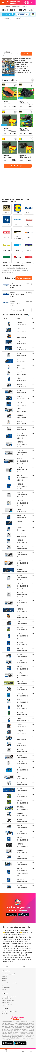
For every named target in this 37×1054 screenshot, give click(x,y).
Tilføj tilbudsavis (6, 987)
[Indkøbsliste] (28, 2)
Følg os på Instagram (8, 1000)
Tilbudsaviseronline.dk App (9, 983)
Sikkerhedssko (16, 6)
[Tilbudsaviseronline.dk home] (13, 2)
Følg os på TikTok (7, 1005)
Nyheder (4, 989)
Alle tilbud (7, 6)
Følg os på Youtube (7, 1002)
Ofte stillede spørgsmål (8, 974)
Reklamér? (5, 976)
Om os (3, 985)
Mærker (4, 980)
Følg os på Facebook (8, 998)
